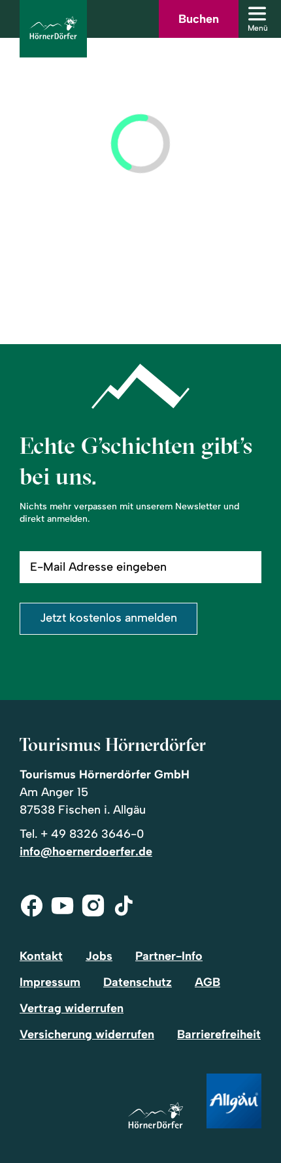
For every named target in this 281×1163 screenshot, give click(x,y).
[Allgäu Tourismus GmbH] (234, 1102)
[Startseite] (155, 1116)
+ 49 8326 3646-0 (92, 834)
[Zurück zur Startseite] (53, 28)
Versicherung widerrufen (87, 1034)
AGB (207, 982)
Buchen (198, 19)
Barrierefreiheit (219, 1034)
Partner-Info (169, 956)
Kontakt (41, 956)
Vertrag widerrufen (72, 1008)
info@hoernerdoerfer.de (86, 851)
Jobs (99, 956)
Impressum (50, 982)
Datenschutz (137, 982)
